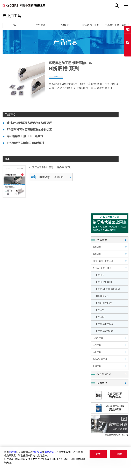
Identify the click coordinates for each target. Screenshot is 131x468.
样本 (56, 77)
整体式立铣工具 (100, 359)
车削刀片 (97, 247)
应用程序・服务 (90, 25)
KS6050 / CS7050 (104, 331)
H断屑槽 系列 (102, 296)
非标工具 (97, 366)
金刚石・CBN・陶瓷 (102, 268)
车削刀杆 (97, 254)
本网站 (12, 452)
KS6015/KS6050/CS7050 (108, 289)
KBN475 (100, 310)
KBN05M (100, 317)
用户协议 (37, 452)
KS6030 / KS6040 (104, 324)
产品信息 (40, 25)
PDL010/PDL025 (104, 303)
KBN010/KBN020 (104, 282)
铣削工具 (97, 345)
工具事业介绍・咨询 (116, 25)
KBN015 (100, 275)
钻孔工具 (97, 352)
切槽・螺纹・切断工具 (103, 261)
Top (15, 25)
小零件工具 (98, 338)
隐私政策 (49, 452)
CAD (64, 25)
